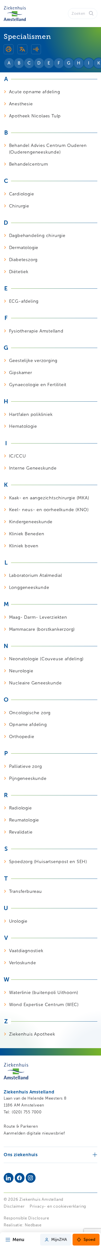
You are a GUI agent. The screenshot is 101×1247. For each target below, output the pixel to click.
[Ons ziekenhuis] (51, 1155)
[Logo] (15, 13)
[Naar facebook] (20, 1178)
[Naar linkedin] (8, 1178)
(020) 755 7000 (27, 1112)
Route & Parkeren (21, 1126)
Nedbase (33, 1225)
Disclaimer (14, 1206)
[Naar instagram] (31, 1178)
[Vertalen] (22, 50)
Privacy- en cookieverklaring (58, 1206)
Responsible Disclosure (26, 1218)
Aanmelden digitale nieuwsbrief (34, 1133)
